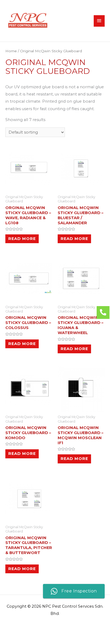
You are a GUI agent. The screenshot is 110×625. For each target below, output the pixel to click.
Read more (22, 238)
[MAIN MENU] (99, 21)
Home (11, 51)
